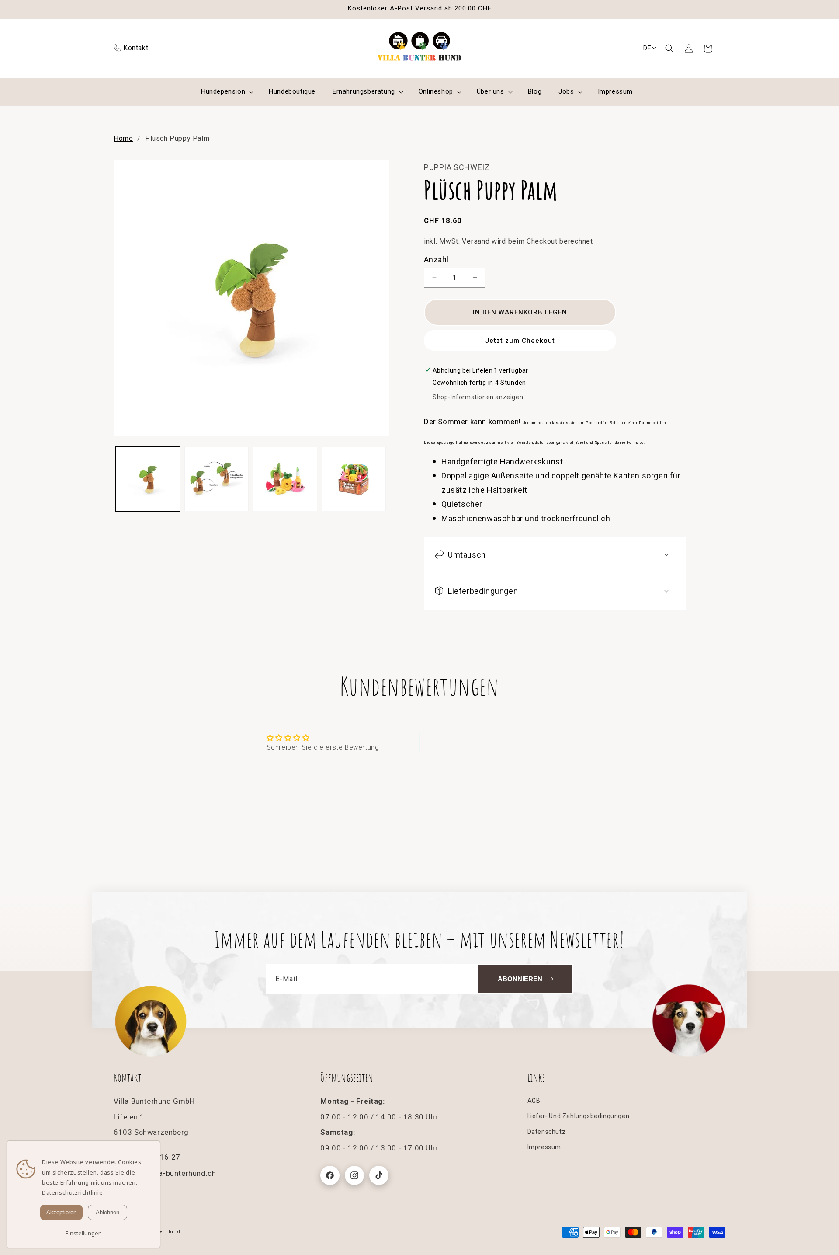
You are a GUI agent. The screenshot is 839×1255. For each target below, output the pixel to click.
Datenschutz (546, 1131)
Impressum (544, 1146)
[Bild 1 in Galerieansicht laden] (148, 479)
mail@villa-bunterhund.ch (171, 1173)
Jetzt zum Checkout (520, 340)
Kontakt (135, 48)
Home (123, 138)
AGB (534, 1101)
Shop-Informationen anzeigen (478, 396)
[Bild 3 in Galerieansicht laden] (285, 479)
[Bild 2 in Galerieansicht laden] (216, 479)
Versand (475, 241)
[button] (669, 48)
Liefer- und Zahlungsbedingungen (578, 1116)
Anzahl (436, 259)
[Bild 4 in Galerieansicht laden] (354, 479)
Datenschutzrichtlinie (72, 1192)
